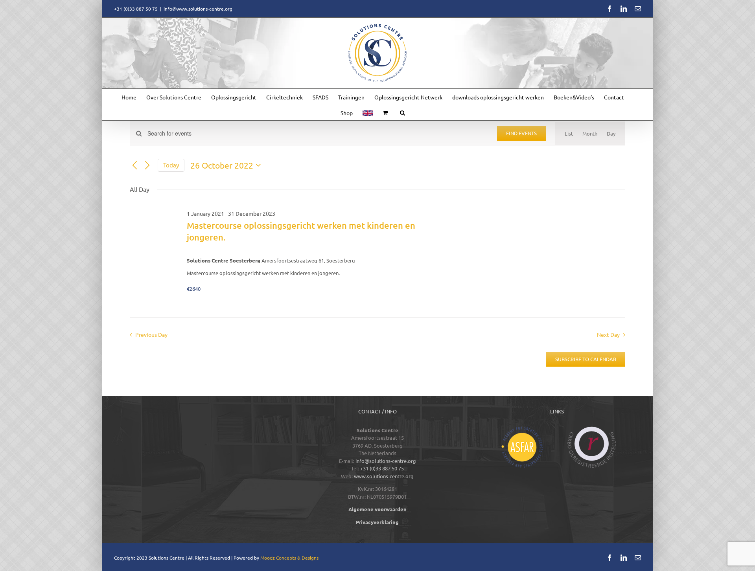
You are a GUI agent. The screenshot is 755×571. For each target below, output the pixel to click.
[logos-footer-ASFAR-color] (522, 429)
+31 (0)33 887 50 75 (382, 468)
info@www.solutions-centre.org (198, 9)
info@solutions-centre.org (385, 460)
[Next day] (147, 165)
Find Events (521, 133)
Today (171, 165)
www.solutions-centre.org (384, 476)
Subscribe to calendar (585, 359)
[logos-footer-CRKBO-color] (592, 429)
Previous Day (151, 334)
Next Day (608, 334)
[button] (402, 112)
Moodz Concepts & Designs (289, 557)
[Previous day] (134, 165)
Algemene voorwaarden (377, 509)
